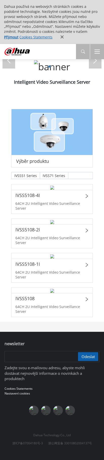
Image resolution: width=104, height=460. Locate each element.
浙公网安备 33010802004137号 (70, 443)
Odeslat (88, 356)
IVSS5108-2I (27, 230)
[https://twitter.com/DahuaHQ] (34, 410)
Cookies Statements (36, 37)
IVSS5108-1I (27, 264)
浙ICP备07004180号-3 (27, 443)
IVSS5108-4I (27, 195)
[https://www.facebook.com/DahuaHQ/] (46, 410)
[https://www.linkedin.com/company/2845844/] (70, 410)
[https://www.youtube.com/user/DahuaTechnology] (58, 410)
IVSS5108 (24, 298)
